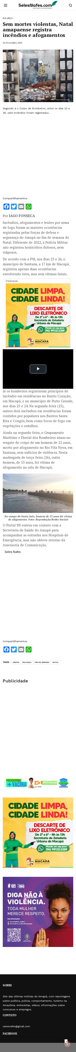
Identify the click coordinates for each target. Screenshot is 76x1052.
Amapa (16, 662)
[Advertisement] (38, 155)
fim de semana (42, 662)
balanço (27, 662)
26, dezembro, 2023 (12, 42)
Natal (56, 662)
